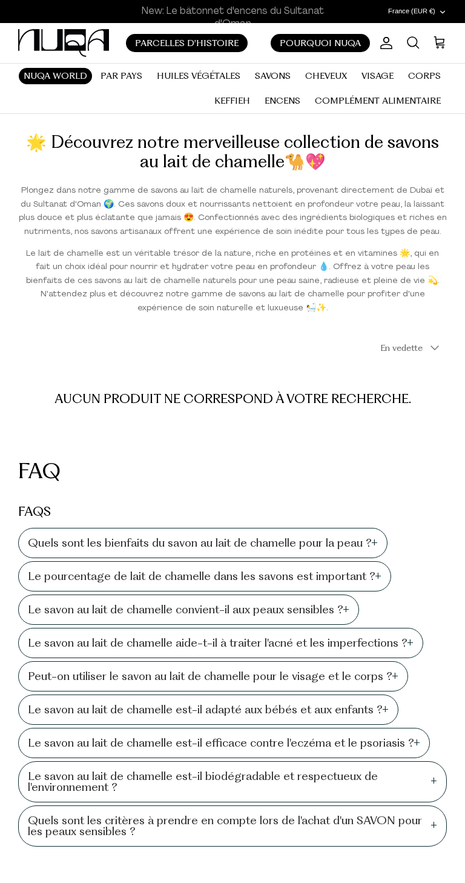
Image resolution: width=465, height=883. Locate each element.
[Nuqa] (63, 42)
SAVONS (273, 75)
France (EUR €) (411, 11)
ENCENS (282, 100)
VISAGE (377, 75)
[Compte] (384, 43)
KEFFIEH (232, 100)
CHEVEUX (326, 75)
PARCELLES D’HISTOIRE (187, 43)
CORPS (424, 75)
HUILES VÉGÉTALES (198, 75)
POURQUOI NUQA (320, 43)
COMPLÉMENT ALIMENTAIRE (378, 100)
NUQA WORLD (55, 75)
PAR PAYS (121, 75)
